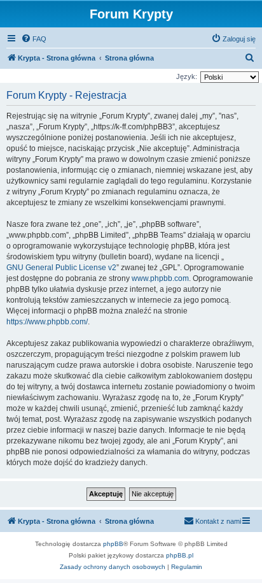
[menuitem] (33, 39)
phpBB (113, 543)
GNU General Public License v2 (61, 267)
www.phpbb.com (160, 278)
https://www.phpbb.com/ (47, 321)
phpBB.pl (179, 555)
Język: (186, 76)
